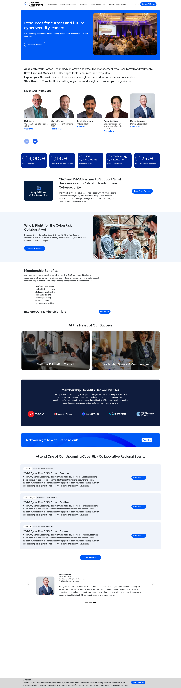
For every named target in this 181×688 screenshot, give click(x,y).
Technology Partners (98, 4)
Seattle (28, 469)
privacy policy (104, 685)
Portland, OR (30, 498)
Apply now (147, 440)
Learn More (104, 312)
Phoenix (28, 527)
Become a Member (34, 44)
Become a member (148, 4)
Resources (83, 4)
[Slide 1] (86, 602)
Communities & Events (68, 4)
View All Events (91, 557)
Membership (52, 4)
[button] (28, 584)
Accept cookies (138, 682)
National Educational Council (118, 4)
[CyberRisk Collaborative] (34, 4)
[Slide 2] (90, 602)
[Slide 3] (94, 602)
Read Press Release (142, 191)
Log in (137, 4)
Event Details (137, 477)
